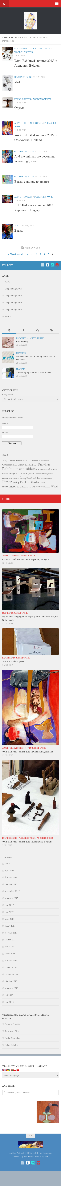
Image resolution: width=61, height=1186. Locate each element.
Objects (19, 107)
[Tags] (52, 330)
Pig (17, 482)
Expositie (21, 353)
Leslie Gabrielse (12, 1037)
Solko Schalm (11, 1044)
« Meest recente (16, 254)
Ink (19, 473)
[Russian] (15, 1070)
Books (45, 460)
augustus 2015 (11, 988)
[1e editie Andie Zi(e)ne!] (30, 641)
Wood (54, 486)
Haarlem (5, 474)
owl (42, 478)
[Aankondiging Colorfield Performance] (8, 373)
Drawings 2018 (23, 338)
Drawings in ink (23, 77)
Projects (28, 196)
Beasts (18, 230)
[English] (3, 1070)
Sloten (43, 483)
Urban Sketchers (22, 487)
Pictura (8, 316)
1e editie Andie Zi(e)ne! (13, 661)
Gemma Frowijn (12, 1024)
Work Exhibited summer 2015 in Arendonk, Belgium (27, 841)
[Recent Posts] (9, 330)
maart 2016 (10, 953)
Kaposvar (30, 473)
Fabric (36, 469)
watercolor (37, 486)
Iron (24, 474)
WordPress (29, 1156)
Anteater (29, 461)
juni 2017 (9, 904)
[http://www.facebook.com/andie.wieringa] (43, 265)
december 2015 (12, 974)
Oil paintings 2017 (13, 288)
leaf (51, 474)
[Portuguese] (13, 1070)
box (49, 461)
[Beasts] (7, 231)
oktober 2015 (11, 981)
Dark (26, 465)
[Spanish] (17, 1070)
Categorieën (7, 394)
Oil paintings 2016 (13, 295)
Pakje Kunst (48, 478)
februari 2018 (11, 877)
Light (10, 478)
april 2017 (9, 918)
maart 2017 (10, 925)
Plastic (23, 482)
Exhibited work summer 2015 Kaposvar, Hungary (25, 559)
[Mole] (7, 83)
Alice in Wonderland (16, 460)
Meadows (16, 478)
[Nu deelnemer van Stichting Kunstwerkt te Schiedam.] (8, 357)
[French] (6, 1070)
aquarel (35, 460)
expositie (26, 468)
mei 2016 (9, 946)
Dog (30, 465)
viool (29, 487)
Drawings (44, 464)
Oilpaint (26, 477)
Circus (15, 465)
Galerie (53, 469)
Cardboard (7, 464)
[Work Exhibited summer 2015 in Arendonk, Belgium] (7, 54)
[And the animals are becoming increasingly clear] (7, 156)
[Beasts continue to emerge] (7, 179)
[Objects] (7, 102)
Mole (17, 82)
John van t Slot (12, 1031)
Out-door (37, 477)
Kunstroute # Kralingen (42, 474)
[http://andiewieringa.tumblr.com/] (47, 265)
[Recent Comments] (37, 330)
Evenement (38, 338)
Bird (40, 461)
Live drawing (22, 341)
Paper (7, 481)
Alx (46, 1156)
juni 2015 (9, 1001)
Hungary (12, 473)
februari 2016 (11, 960)
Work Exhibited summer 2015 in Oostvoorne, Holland (27, 751)
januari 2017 (11, 939)
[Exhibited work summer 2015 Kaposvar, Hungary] (7, 199)
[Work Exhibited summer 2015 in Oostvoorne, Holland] (7, 128)
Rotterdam (34, 482)
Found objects (22, 48)
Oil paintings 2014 (24, 151)
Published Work (42, 48)
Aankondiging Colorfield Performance (33, 372)
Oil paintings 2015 (33, 123)
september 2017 (12, 891)
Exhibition (10, 468)
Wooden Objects (23, 52)
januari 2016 (11, 967)
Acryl (17, 123)
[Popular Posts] (23, 330)
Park (14, 483)
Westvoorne (46, 487)
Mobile (6, 612)
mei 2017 (9, 911)
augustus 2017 (11, 898)
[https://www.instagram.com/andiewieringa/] (52, 265)
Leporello (5, 478)
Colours (21, 464)
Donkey (34, 465)
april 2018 (9, 870)
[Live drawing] (8, 342)
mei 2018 (9, 863)
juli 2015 (9, 994)
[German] (8, 1070)
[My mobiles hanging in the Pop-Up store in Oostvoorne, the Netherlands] (30, 589)
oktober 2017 (11, 884)
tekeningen (9, 486)
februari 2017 (11, 932)
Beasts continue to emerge (31, 181)
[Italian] (10, 1070)
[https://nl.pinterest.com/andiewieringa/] (57, 265)
